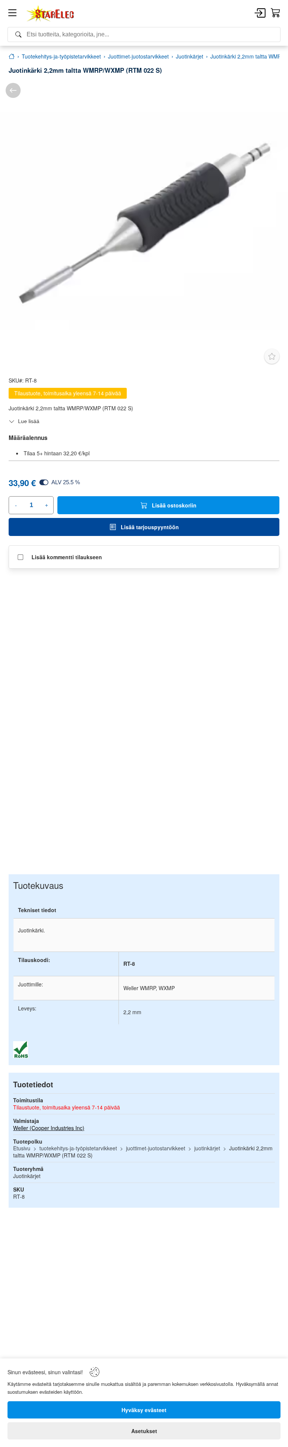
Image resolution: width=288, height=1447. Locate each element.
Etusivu (21, 1148)
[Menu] (12, 14)
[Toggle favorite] (271, 356)
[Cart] (275, 13)
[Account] (260, 14)
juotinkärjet (207, 1148)
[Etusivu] (12, 56)
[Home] (50, 13)
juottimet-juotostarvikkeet (155, 1148)
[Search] (144, 34)
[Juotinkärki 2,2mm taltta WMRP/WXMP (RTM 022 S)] (144, 221)
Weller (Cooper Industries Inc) (48, 1128)
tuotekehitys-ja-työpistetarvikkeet (78, 1148)
